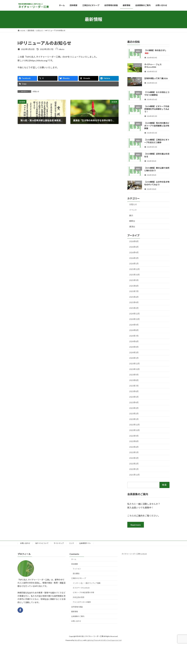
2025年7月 (134, 291)
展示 (131, 215)
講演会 (132, 226)
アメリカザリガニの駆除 (82, 602)
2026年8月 (134, 241)
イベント (133, 210)
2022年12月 (134, 424)
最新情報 (74, 612)
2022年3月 (134, 458)
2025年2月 (134, 308)
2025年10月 (134, 274)
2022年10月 (134, 430)
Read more (136, 524)
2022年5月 (134, 452)
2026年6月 (134, 247)
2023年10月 (134, 369)
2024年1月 (134, 358)
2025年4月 (134, 302)
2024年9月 (134, 324)
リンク (71, 543)
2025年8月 (134, 286)
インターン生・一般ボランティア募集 (86, 583)
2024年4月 (134, 347)
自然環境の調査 (77, 607)
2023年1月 (134, 419)
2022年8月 (134, 441)
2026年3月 (134, 258)
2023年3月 (134, 408)
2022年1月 (134, 469)
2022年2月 (134, 463)
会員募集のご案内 (77, 616)
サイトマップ (59, 543)
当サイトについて (41, 543)
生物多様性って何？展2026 (156, 78)
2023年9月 (134, 374)
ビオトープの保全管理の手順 (83, 592)
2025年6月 (134, 297)
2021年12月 (134, 474)
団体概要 (74, 564)
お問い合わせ (25, 543)
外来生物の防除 (78, 597)
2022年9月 (134, 436)
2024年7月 (134, 336)
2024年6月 (134, 341)
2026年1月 (134, 263)
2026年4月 (134, 252)
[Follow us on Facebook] (20, 610)
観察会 (132, 221)
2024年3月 (134, 352)
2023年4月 (134, 402)
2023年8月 (134, 380)
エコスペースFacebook (81, 588)
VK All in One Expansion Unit (111, 640)
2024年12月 (134, 313)
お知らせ (36, 91)
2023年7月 (134, 386)
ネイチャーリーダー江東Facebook (134, 554)
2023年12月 (134, 363)
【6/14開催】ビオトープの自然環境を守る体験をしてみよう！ (156, 109)
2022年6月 (134, 447)
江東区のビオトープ (78, 578)
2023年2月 (134, 413)
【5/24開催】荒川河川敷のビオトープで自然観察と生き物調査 (156, 125)
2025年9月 (134, 280)
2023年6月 (134, 391)
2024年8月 (134, 330)
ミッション (77, 569)
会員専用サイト (85, 543)
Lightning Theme (93, 640)
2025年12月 (134, 269)
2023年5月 (134, 397)
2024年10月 (134, 319)
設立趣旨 (76, 573)
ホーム (73, 559)
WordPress (78, 640)
